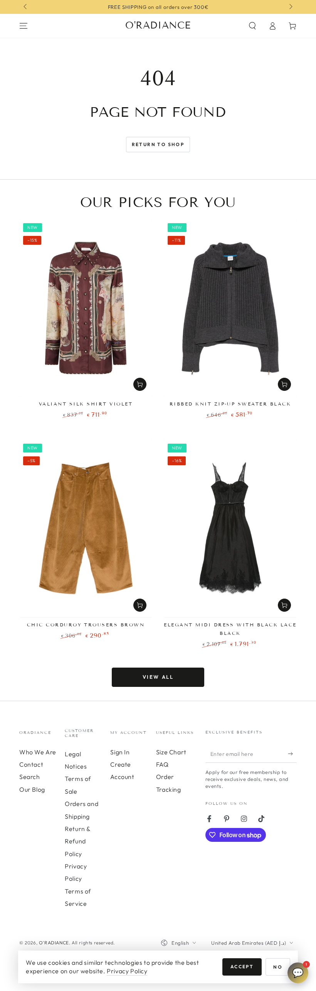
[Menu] (23, 25)
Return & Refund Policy (78, 841)
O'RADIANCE (54, 943)
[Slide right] (290, 7)
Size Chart (171, 752)
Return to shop (158, 144)
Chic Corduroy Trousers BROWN (86, 625)
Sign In (119, 752)
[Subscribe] (292, 753)
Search (29, 777)
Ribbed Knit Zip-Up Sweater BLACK (230, 404)
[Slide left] (25, 7)
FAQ (162, 764)
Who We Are (37, 752)
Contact (31, 764)
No (277, 967)
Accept (242, 966)
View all (158, 677)
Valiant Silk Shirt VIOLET (86, 404)
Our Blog (32, 789)
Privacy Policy (127, 971)
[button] (252, 25)
